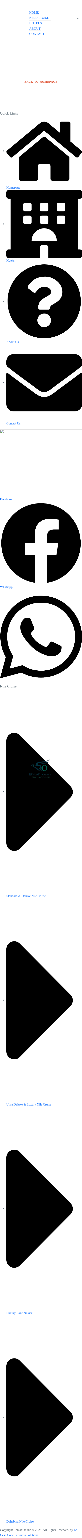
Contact (37, 34)
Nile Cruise (39, 17)
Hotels (35, 23)
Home (34, 12)
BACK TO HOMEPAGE (41, 81)
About (35, 28)
